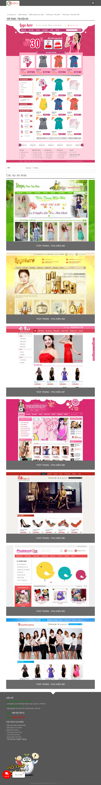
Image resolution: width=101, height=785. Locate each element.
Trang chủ (12, 15)
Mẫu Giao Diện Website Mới (16, 725)
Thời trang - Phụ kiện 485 (50, 538)
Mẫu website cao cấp (36, 15)
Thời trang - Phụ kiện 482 (50, 684)
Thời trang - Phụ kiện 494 (50, 246)
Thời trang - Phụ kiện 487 (50, 392)
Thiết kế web (60, 783)
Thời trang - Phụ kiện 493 (50, 319)
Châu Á (67, 783)
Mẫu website (22, 15)
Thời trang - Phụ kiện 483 (50, 611)
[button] (93, 24)
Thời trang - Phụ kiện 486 (50, 465)
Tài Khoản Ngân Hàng (16, 739)
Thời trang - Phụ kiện (53, 15)
